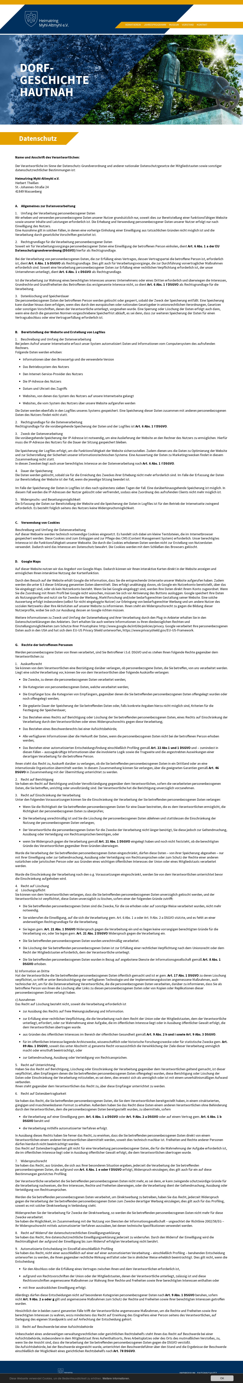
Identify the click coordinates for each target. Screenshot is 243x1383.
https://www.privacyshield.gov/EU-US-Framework (158, 630)
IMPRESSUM (187, 1373)
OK (222, 1378)
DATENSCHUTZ (207, 1373)
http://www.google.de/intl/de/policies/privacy (131, 626)
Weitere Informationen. (116, 1378)
